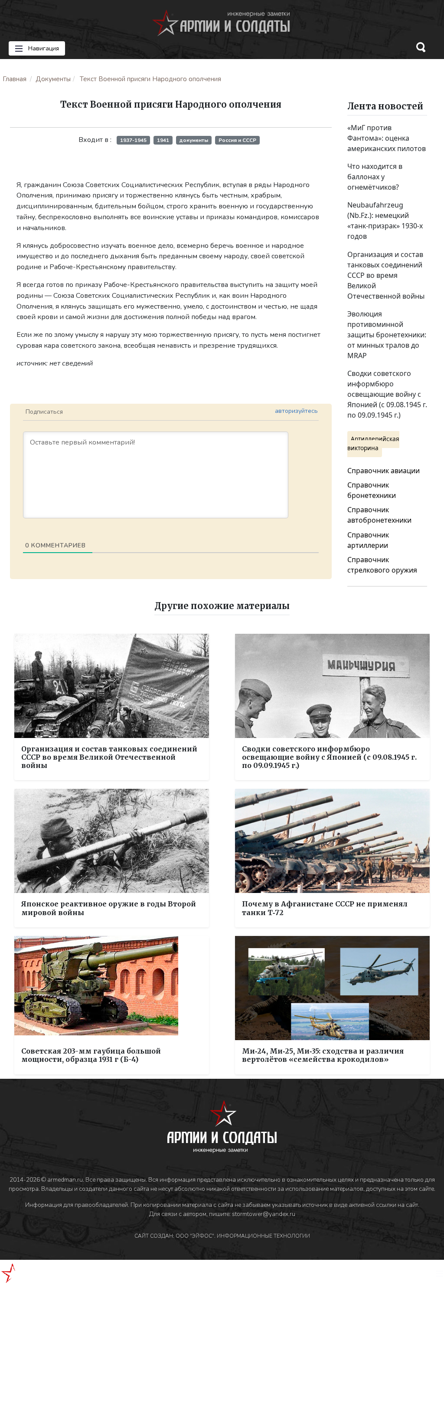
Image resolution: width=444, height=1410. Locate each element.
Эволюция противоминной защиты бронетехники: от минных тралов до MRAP (386, 334)
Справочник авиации (383, 470)
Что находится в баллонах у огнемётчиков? (374, 176)
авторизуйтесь (296, 411)
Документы (53, 79)
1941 (163, 140)
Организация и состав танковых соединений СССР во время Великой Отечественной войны (385, 275)
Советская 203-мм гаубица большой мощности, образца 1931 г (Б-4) (91, 1055)
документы (193, 140)
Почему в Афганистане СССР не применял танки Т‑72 (325, 907)
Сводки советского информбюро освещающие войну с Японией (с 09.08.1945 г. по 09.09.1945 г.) (387, 394)
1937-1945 (133, 140)
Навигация (42, 48)
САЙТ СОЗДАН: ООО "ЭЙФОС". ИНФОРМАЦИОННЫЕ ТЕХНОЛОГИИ (222, 1235)
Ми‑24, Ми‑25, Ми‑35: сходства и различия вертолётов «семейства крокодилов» (323, 1055)
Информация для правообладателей (76, 1205)
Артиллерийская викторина (373, 443)
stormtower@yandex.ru (263, 1214)
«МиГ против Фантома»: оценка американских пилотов (386, 138)
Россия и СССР (237, 140)
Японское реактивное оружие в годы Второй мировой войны (108, 907)
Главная (14, 79)
